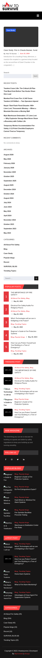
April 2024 (7, 215)
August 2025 (8, 185)
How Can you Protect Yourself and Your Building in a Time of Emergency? (23, 345)
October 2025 (9, 176)
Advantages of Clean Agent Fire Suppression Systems (26, 596)
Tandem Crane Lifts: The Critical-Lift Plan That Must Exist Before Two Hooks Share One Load (19, 91)
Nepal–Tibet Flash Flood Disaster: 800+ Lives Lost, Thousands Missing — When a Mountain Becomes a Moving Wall (20, 108)
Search (6, 72)
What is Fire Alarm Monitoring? (26, 584)
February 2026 (9, 163)
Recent (6, 262)
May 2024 (7, 211)
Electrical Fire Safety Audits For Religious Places (22, 307)
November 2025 (10, 172)
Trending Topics (10, 271)
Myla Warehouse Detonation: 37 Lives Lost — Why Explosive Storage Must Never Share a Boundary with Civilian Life (21, 118)
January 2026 (9, 168)
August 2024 (8, 198)
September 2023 (10, 228)
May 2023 (7, 233)
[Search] (36, 278)
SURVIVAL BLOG (10, 266)
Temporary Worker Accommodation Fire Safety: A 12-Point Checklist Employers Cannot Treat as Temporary (19, 128)
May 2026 (7, 159)
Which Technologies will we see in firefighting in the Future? (26, 392)
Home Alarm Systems (22, 574)
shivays (27, 654)
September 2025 (10, 181)
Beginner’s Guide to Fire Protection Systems (23, 403)
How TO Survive (11, 53)
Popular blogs (9, 258)
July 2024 (7, 202)
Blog (5, 249)
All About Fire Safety (11, 245)
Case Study (11, 30)
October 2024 (9, 194)
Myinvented (19, 654)
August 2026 (8, 155)
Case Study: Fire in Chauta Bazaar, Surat (20, 50)
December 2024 (10, 189)
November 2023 (10, 220)
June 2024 (8, 207)
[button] (38, 16)
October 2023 (9, 224)
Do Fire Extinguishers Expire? (25, 489)
